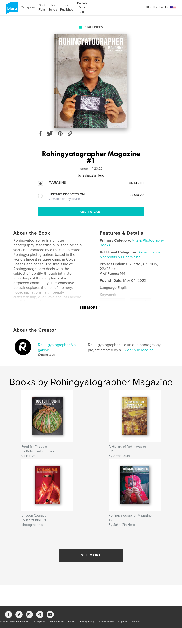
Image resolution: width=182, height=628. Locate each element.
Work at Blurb (56, 621)
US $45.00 (136, 183)
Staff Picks (41, 8)
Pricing (71, 621)
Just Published (66, 8)
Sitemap (136, 621)
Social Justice (149, 252)
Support (122, 621)
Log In (163, 7)
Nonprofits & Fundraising (120, 257)
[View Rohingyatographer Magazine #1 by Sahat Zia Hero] (90, 81)
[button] (173, 8)
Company (39, 621)
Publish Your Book (82, 7)
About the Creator (34, 330)
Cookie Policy (106, 621)
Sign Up (151, 7)
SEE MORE (91, 555)
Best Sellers (52, 8)
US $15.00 (136, 195)
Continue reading (139, 350)
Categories (28, 7)
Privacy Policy (87, 621)
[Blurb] (11, 10)
